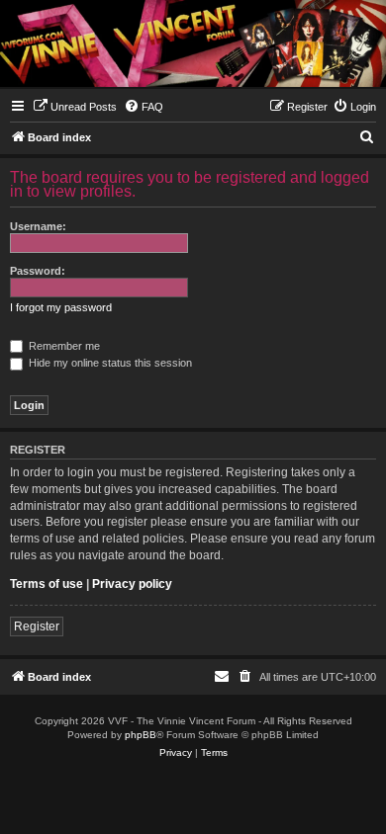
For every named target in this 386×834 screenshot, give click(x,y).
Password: (37, 271)
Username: (38, 226)
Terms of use (46, 584)
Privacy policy (132, 584)
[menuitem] (75, 107)
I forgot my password (61, 307)
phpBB (140, 734)
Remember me (63, 346)
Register (36, 626)
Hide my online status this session (109, 363)
